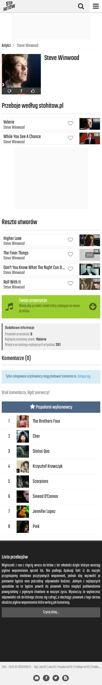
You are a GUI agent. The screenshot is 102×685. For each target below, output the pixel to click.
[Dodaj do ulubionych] (70, 124)
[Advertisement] (51, 27)
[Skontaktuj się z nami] (36, 678)
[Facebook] (46, 678)
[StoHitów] (9, 6)
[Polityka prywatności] (65, 678)
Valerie (41, 339)
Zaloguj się (83, 376)
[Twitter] (55, 678)
